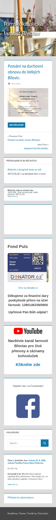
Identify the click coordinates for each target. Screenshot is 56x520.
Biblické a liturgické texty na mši (24, 169)
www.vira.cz (13, 196)
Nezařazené (16, 125)
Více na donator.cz (28, 288)
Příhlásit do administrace (21, 497)
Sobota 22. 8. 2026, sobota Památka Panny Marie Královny (27, 461)
